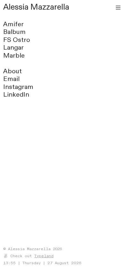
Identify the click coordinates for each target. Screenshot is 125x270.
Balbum (14, 32)
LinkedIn (16, 94)
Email (11, 79)
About (12, 71)
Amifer (13, 24)
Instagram (18, 87)
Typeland (44, 255)
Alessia (16, 7)
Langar (13, 47)
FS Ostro (16, 40)
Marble (14, 55)
